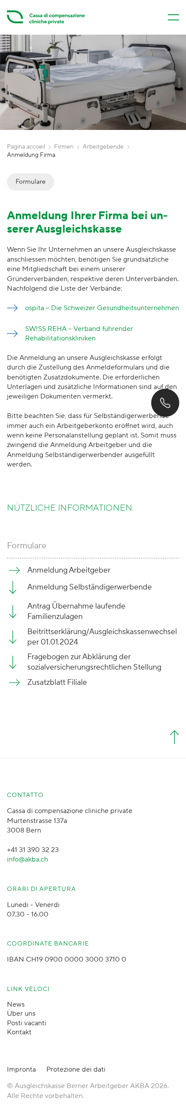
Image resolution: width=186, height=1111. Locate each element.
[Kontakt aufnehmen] (165, 403)
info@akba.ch (27, 859)
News (16, 1004)
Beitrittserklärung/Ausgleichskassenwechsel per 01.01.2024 (102, 637)
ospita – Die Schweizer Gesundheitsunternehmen (102, 308)
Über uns (21, 1013)
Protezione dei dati (76, 1069)
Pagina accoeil (26, 147)
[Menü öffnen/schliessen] (173, 17)
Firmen (64, 147)
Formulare (30, 182)
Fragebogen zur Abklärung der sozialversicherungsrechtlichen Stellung (94, 662)
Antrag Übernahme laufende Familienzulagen (76, 611)
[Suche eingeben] (22, 1094)
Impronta (21, 1069)
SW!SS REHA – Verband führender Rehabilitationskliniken (79, 333)
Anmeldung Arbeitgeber (68, 570)
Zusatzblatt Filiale (57, 682)
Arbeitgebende (103, 147)
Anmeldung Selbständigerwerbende (89, 587)
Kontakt (19, 1032)
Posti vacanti (26, 1023)
